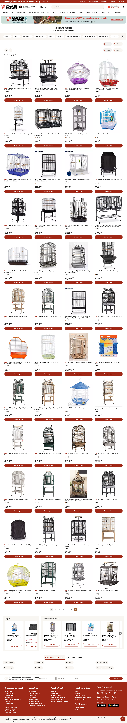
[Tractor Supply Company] (9, 7)
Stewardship (32, 695)
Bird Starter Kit (102, 134)
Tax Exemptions (9, 697)
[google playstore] (113, 705)
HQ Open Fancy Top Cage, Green (47, 499)
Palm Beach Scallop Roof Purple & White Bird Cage (78, 89)
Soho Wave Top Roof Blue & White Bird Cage (17, 180)
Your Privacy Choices (17, 718)
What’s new (104, 1)
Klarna (76, 709)
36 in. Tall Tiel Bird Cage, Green (47, 363)
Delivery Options (10, 695)
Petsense (112, 1)
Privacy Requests (63, 719)
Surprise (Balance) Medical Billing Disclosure (98, 718)
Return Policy (9, 693)
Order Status (8, 691)
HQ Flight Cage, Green (44, 590)
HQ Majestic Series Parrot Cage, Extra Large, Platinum (78, 271)
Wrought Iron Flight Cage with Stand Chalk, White (47, 180)
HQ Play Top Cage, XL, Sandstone (78, 362)
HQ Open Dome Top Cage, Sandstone (106, 408)
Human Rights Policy (24, 719)
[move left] (6, 634)
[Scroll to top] (122, 718)
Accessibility (64, 718)
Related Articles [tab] (74, 657)
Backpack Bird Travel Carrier (108, 363)
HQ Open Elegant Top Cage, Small (108, 316)
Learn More (100, 702)
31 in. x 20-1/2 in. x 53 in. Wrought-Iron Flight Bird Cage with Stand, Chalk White (77, 317)
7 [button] (71, 609)
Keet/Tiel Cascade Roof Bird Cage (17, 271)
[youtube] (110, 693)
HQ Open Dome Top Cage (45, 545)
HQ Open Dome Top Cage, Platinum (16, 454)
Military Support (33, 699)
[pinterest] (102, 693)
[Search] (53, 7)
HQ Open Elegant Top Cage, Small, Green (18, 408)
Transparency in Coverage (11, 719)
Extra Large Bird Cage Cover (18, 545)
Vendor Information (56, 699)
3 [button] (63, 609)
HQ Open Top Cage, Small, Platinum (106, 454)
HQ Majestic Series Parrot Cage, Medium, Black (17, 89)
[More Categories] (123, 12)
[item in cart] (123, 7)
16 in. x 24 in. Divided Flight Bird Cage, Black (47, 134)
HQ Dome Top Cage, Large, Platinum (46, 271)
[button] (49, 2)
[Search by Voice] (102, 7)
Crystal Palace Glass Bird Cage (77, 180)
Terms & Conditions (80, 699)
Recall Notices (9, 703)
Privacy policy (7, 718)
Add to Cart (14, 646)
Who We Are (32, 691)
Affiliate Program (56, 695)
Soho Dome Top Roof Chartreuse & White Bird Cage (18, 591)
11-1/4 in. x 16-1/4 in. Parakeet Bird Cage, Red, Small (106, 89)
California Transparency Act (45, 718)
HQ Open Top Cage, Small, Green (47, 453)
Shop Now (45, 1)
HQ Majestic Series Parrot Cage (17, 225)
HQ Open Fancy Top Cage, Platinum (16, 499)
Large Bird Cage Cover (108, 179)
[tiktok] (115, 693)
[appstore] (101, 705)
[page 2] (75, 609)
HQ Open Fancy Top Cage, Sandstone (16, 317)
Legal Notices (56, 718)
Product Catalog (34, 701)
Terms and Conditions (31, 718)
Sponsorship (54, 693)
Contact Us (8, 701)
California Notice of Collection (50, 719)
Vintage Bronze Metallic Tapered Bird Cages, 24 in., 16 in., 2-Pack (78, 499)
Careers (53, 691)
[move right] (35, 634)
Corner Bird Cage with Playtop (78, 545)
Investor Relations (34, 693)
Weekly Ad (121, 1)
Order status (83, 1)
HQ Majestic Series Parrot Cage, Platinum (78, 591)
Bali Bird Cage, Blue (76, 408)
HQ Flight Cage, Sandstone (106, 545)
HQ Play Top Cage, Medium (106, 590)
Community (32, 697)
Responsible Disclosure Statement (77, 718)
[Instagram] (106, 693)
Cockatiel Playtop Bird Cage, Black (78, 226)
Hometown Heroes (80, 695)
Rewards (77, 693)
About (76, 691)
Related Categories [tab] (54, 657)
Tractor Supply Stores (35, 703)
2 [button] (59, 609)
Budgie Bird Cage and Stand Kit (18, 134)
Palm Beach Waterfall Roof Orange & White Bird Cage (18, 363)
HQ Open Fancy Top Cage (106, 499)
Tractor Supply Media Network (60, 701)
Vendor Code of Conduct (36, 719)
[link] (54, 30)
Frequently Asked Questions (13, 699)
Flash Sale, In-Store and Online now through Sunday (21, 2)
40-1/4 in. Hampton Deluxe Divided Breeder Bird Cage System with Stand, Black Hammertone (108, 226)
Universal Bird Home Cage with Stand (47, 226)
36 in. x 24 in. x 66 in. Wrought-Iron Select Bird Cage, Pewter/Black (46, 89)
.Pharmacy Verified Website (37, 705)
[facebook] (98, 693)
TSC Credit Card (79, 707)
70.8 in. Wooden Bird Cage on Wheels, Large (77, 134)
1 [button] (55, 609)
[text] (69, 30)
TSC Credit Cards (93, 1)
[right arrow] (122, 37)
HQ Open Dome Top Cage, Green (47, 316)
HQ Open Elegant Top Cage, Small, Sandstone (48, 408)
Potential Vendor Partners (58, 697)
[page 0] (52, 609)
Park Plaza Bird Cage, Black (108, 271)
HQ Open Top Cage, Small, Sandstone (76, 454)
